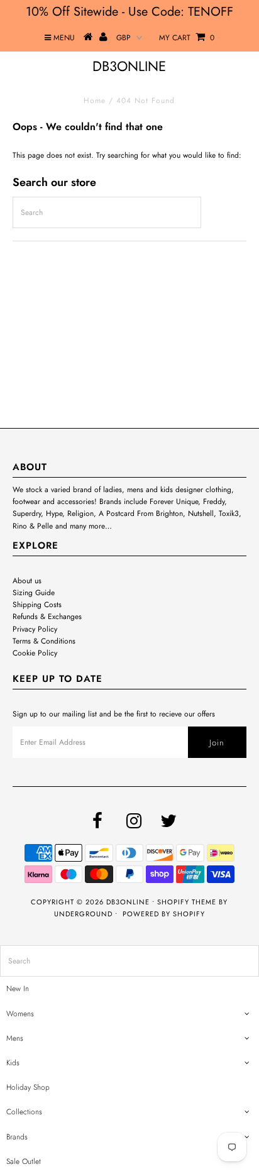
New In (17, 988)
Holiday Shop (28, 1087)
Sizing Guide (34, 592)
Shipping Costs (37, 604)
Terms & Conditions (44, 641)
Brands (17, 1137)
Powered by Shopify (164, 914)
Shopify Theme (186, 902)
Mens (14, 1038)
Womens (20, 1013)
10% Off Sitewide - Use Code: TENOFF (129, 12)
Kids (12, 1062)
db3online (129, 66)
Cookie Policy (35, 653)
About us (27, 580)
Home (95, 100)
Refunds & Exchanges (47, 616)
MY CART (186, 37)
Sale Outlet (23, 1161)
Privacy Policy (35, 629)
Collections (24, 1111)
